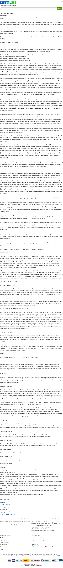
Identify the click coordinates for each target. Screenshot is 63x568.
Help (6, 10)
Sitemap (28, 564)
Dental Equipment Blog (34, 564)
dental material (33, 555)
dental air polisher (22, 554)
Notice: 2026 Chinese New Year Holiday (42, 522)
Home (2, 10)
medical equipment (18, 555)
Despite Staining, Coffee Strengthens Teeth (43, 528)
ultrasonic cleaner (38, 554)
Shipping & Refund (5, 504)
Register (7, 546)
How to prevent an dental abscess (41, 527)
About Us (2, 512)
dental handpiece (10, 555)
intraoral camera (40, 555)
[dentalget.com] (8, 4)
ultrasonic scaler (52, 554)
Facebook (36, 546)
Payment (2, 502)
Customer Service (12, 10)
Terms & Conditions (5, 507)
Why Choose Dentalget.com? (8, 514)
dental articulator (55, 555)
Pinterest (55, 546)
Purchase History (4, 547)
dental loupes (26, 555)
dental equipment (6, 554)
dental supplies (48, 555)
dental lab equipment (33, 557)
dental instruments (14, 554)
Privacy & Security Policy (6, 511)
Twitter (42, 546)
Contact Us (3, 506)
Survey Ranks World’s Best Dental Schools (43, 530)
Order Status (3, 549)
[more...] (60, 520)
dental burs (45, 554)
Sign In (2, 546)
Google (48, 546)
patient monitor (30, 554)
